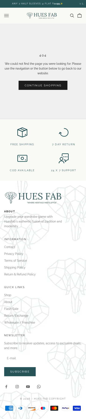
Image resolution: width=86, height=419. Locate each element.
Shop (7, 295)
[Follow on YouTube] (28, 387)
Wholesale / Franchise (19, 322)
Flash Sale (11, 308)
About (8, 302)
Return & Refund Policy (20, 274)
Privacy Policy (13, 253)
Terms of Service (15, 260)
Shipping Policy (14, 267)
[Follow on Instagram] (17, 387)
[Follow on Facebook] (6, 387)
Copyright (57, 398)
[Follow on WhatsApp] (39, 387)
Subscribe (20, 371)
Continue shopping (43, 85)
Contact (9, 247)
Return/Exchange (16, 315)
